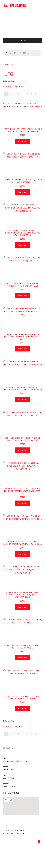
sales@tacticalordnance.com (15, 761)
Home (7, 64)
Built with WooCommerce (13, 833)
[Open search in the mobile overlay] (22, 52)
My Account (7, 843)
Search (22, 843)
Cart (34, 841)
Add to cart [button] (22, 141)
